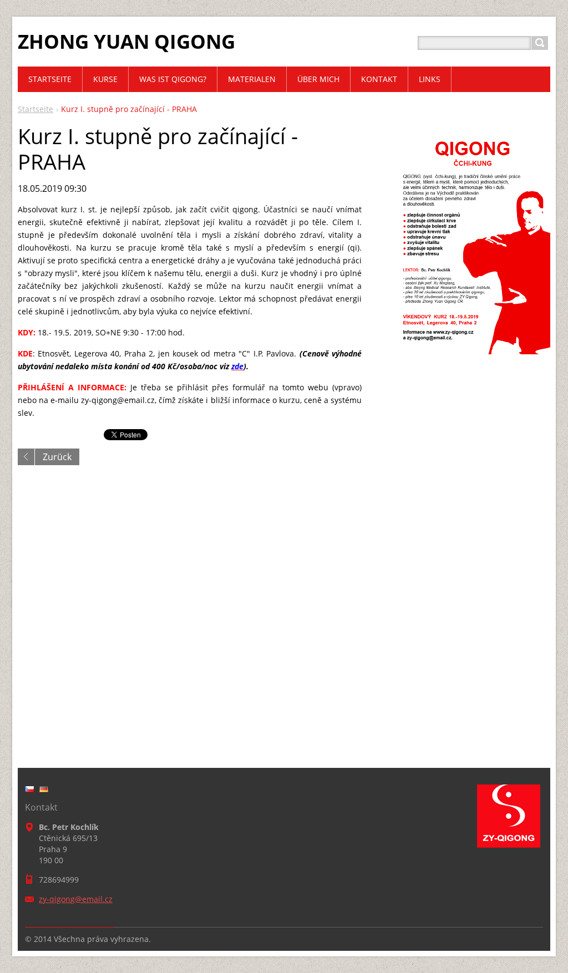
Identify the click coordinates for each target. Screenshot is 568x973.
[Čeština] (29, 788)
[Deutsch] (43, 788)
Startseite (35, 109)
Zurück (57, 457)
